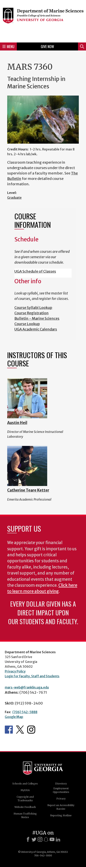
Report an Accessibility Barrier (60, 807)
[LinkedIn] (58, 839)
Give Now (47, 46)
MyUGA (25, 790)
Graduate (14, 198)
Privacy (61, 798)
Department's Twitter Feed (20, 730)
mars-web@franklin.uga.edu (27, 687)
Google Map (14, 717)
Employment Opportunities (61, 790)
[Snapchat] (46, 839)
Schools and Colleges (25, 783)
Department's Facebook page (9, 730)
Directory (61, 783)
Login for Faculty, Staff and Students (32, 676)
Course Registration (31, 313)
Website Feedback (25, 807)
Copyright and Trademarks (25, 798)
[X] (34, 839)
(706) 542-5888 (24, 712)
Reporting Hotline (61, 815)
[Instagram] (40, 839)
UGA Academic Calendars (35, 329)
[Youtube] (52, 839)
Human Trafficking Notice (25, 815)
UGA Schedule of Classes (35, 271)
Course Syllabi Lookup (33, 307)
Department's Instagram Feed (31, 730)
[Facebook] (28, 839)
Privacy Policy (15, 671)
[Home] (43, 20)
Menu (10, 46)
